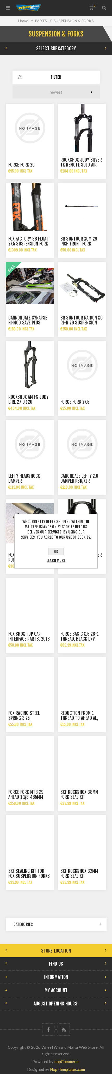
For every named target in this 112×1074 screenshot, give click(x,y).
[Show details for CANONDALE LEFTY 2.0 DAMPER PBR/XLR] (82, 444)
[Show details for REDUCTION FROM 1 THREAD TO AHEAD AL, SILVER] (82, 681)
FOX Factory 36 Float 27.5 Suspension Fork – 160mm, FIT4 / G (28, 243)
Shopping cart (94, 5)
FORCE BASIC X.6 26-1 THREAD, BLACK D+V (79, 636)
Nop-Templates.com (67, 1069)
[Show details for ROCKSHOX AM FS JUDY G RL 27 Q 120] (30, 365)
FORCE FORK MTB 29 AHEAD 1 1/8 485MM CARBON (25, 797)
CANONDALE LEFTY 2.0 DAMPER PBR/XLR (79, 478)
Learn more (56, 560)
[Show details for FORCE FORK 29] (30, 128)
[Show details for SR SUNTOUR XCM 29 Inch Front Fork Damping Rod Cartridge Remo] (82, 207)
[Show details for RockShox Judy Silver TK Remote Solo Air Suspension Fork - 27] (82, 128)
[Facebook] (48, 1029)
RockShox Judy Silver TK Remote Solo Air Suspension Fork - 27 (81, 165)
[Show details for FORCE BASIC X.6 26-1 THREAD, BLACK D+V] (82, 602)
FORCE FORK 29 (21, 165)
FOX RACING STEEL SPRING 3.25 (24, 715)
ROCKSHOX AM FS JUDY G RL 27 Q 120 (28, 399)
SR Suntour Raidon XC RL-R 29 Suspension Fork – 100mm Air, (81, 322)
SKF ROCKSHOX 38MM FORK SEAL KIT (79, 794)
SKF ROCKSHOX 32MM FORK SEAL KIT (79, 873)
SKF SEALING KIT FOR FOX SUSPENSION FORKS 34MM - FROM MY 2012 (29, 876)
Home (23, 21)
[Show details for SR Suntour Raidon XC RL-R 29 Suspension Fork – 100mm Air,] (82, 286)
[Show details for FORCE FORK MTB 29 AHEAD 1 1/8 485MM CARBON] (30, 760)
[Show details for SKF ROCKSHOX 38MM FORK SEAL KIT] (82, 760)
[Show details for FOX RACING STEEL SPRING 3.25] (30, 681)
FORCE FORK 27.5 (74, 402)
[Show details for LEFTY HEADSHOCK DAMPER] (30, 444)
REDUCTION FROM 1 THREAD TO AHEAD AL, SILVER (79, 718)
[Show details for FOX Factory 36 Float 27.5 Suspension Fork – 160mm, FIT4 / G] (30, 207)
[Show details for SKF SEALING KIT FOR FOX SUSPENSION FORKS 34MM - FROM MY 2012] (30, 839)
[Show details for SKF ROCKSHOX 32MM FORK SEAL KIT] (82, 839)
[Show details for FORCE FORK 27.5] (82, 365)
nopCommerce (67, 1061)
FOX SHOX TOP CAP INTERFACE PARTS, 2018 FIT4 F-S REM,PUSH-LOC (29, 639)
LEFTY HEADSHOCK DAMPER (24, 478)
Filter (56, 77)
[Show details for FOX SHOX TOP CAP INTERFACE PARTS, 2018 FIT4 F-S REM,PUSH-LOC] (30, 602)
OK (56, 551)
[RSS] (64, 1029)
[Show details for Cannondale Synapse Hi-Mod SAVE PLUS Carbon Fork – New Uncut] (30, 286)
